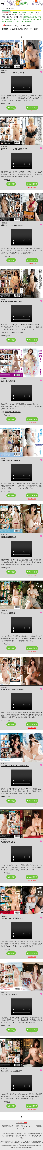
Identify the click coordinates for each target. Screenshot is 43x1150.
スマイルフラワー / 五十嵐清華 (12, 689)
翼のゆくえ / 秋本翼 (8, 381)
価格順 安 (21, 28)
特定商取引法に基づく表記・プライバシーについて (18, 1126)
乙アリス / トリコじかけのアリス (14, 149)
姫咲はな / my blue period (11, 225)
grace (8, 103)
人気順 (13, 28)
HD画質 (12, 108)
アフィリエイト (22, 1128)
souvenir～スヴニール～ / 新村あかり (15, 765)
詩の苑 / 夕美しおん (8, 842)
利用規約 (39, 1126)
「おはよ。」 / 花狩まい (10, 994)
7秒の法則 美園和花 (8, 613)
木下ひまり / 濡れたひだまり (11, 301)
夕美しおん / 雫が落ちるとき (12, 72)
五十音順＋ (35, 28)
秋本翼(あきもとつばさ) (13, 412)
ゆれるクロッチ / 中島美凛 (10, 460)
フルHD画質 (32, 108)
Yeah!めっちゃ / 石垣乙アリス (12, 918)
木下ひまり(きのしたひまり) (14, 332)
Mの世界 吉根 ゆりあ (8, 537)
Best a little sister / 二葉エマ (11, 1071)
